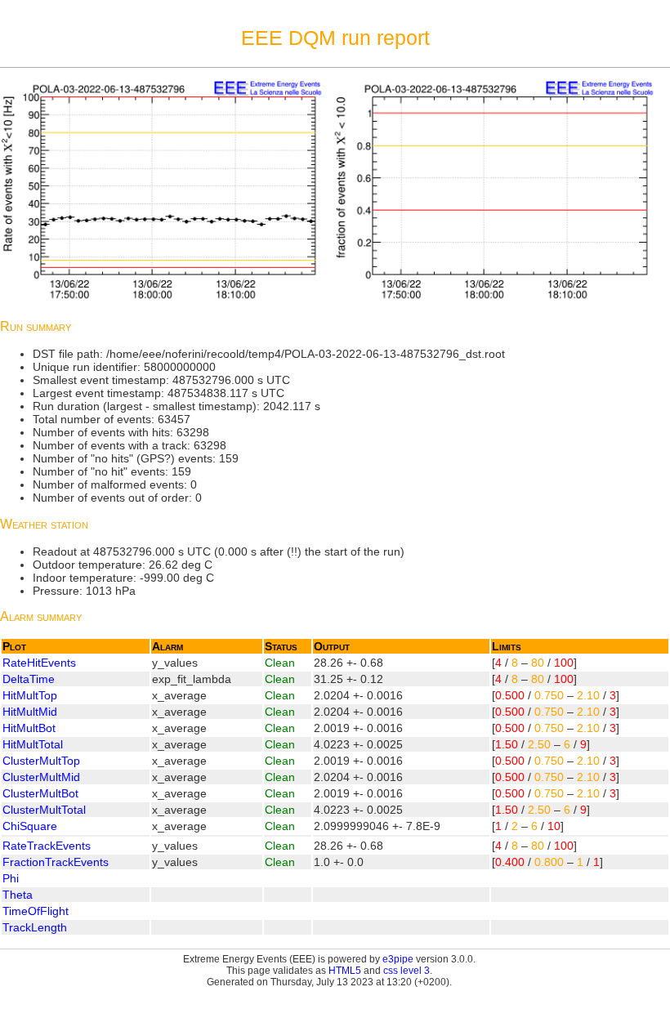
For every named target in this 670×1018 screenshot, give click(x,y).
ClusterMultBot (40, 793)
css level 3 (406, 970)
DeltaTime (28, 678)
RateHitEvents (39, 662)
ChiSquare (29, 826)
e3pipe (397, 959)
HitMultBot (29, 727)
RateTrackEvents (46, 845)
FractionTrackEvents (55, 861)
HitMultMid (29, 711)
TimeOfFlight (35, 911)
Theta (17, 894)
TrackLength (34, 927)
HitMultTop (29, 695)
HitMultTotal (32, 744)
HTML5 (344, 970)
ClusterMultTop (41, 760)
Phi (10, 878)
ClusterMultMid (41, 777)
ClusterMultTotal (44, 809)
